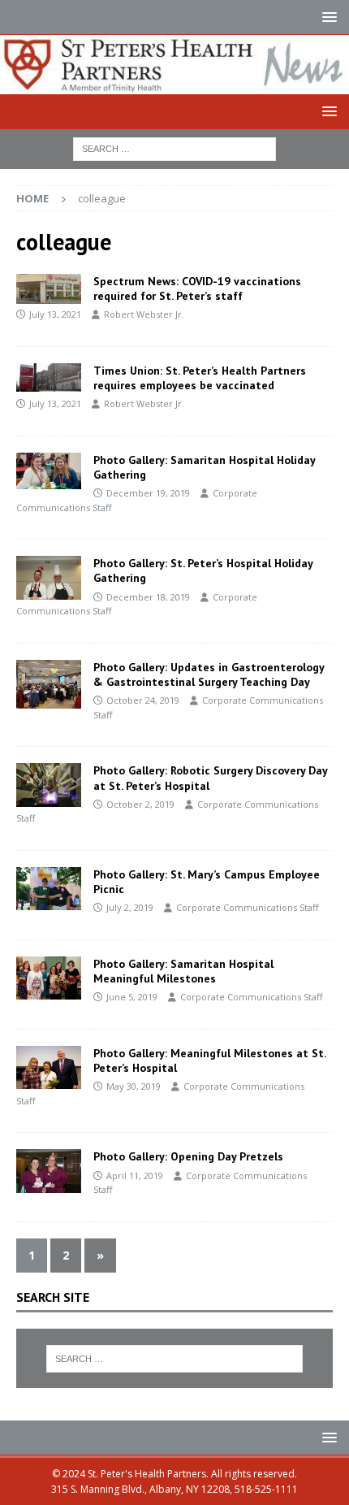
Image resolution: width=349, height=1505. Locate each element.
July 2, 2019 (129, 907)
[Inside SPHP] (48, 471)
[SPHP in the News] (48, 289)
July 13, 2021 (55, 314)
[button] (326, 16)
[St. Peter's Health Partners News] (174, 84)
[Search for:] (174, 147)
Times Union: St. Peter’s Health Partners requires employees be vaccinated (199, 378)
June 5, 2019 (131, 997)
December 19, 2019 (148, 493)
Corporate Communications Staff (247, 907)
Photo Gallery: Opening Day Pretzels (188, 1156)
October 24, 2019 (142, 700)
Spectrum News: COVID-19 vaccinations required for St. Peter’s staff (197, 288)
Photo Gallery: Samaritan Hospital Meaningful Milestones (183, 971)
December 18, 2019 (148, 597)
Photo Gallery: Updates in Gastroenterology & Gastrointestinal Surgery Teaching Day (208, 674)
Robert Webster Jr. (144, 314)
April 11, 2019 (134, 1175)
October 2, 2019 (140, 804)
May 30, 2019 (133, 1086)
